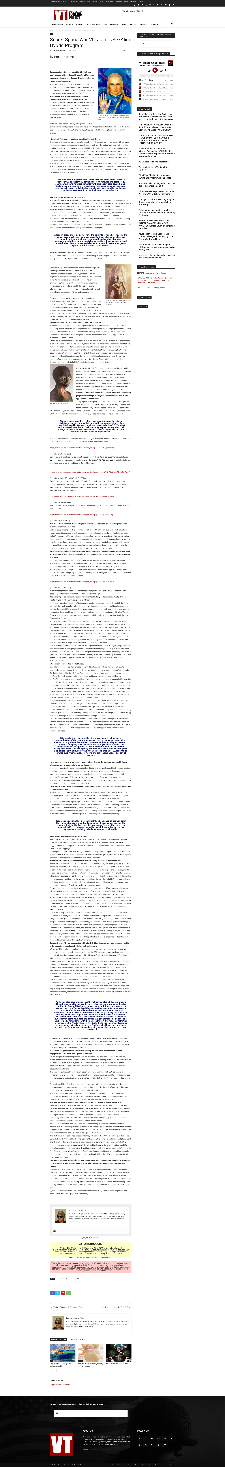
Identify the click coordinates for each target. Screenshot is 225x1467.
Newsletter (118, 1)
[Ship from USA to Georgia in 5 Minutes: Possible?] (62, 1353)
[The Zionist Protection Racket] (118, 1353)
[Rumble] (150, 5)
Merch (126, 1)
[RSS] (154, 5)
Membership (109, 1)
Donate (101, 1)
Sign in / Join (73, 1)
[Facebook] (138, 5)
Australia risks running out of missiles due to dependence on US (157, 184)
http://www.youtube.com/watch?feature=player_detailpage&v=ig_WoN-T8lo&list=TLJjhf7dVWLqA (90, 472)
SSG (78, 1279)
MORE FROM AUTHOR (77, 1339)
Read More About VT (113, 1444)
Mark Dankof (159, 280)
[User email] (54, 1231)
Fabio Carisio (159, 278)
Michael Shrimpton (144, 280)
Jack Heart (169, 278)
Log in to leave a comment (60, 1385)
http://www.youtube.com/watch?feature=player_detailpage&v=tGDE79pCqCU (82, 582)
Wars (123, 24)
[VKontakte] (165, 5)
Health (69, 24)
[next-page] (55, 1370)
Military (114, 24)
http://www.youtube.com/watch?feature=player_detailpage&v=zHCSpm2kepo (82, 448)
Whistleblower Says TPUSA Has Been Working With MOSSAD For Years (156, 192)
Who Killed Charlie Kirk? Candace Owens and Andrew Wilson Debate (155, 176)
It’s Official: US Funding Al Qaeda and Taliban (67, 1307)
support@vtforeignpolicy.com (103, 1449)
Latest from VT (144, 109)
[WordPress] (169, 5)
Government (57, 24)
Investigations (93, 24)
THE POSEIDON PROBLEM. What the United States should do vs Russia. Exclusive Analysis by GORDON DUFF (156, 127)
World (132, 24)
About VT (82, 1)
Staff (88, 1)
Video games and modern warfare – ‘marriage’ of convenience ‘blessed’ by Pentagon (157, 212)
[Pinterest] (63, 1293)
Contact (140, 1)
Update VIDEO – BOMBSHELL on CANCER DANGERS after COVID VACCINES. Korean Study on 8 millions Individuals (157, 224)
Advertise (133, 1)
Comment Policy (105, 1257)
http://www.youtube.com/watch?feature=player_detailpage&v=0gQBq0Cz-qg (81, 515)
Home (52, 31)
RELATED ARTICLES (58, 1339)
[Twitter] (161, 5)
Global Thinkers (144, 297)
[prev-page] (51, 1370)
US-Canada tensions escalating (154, 161)
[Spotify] (158, 5)
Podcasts (143, 24)
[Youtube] (173, 5)
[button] (172, 24)
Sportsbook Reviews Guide (72, 1465)
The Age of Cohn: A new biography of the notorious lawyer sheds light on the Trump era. (156, 202)
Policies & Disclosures (87, 1257)
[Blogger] (134, 5)
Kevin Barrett (161, 273)
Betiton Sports (87, 1465)
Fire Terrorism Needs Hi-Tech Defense (116, 1307)
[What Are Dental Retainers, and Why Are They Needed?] (90, 1353)
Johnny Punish (159, 288)
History (79, 24)
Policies (94, 1)
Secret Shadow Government (65, 1279)
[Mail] (142, 5)
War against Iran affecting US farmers (153, 168)
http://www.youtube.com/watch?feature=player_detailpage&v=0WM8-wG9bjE (82, 496)
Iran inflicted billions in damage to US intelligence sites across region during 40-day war (157, 247)
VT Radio (154, 24)
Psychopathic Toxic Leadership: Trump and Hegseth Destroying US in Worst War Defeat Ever (156, 236)
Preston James (64, 57)
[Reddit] (146, 5)
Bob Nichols (151, 283)
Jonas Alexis (149, 273)
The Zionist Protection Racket (117, 1364)
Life (105, 24)
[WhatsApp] (68, 1293)
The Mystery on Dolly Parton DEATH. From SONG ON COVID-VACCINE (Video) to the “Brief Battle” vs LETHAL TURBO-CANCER (156, 139)
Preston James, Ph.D (58, 50)
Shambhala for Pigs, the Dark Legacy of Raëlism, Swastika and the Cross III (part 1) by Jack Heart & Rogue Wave (157, 116)
